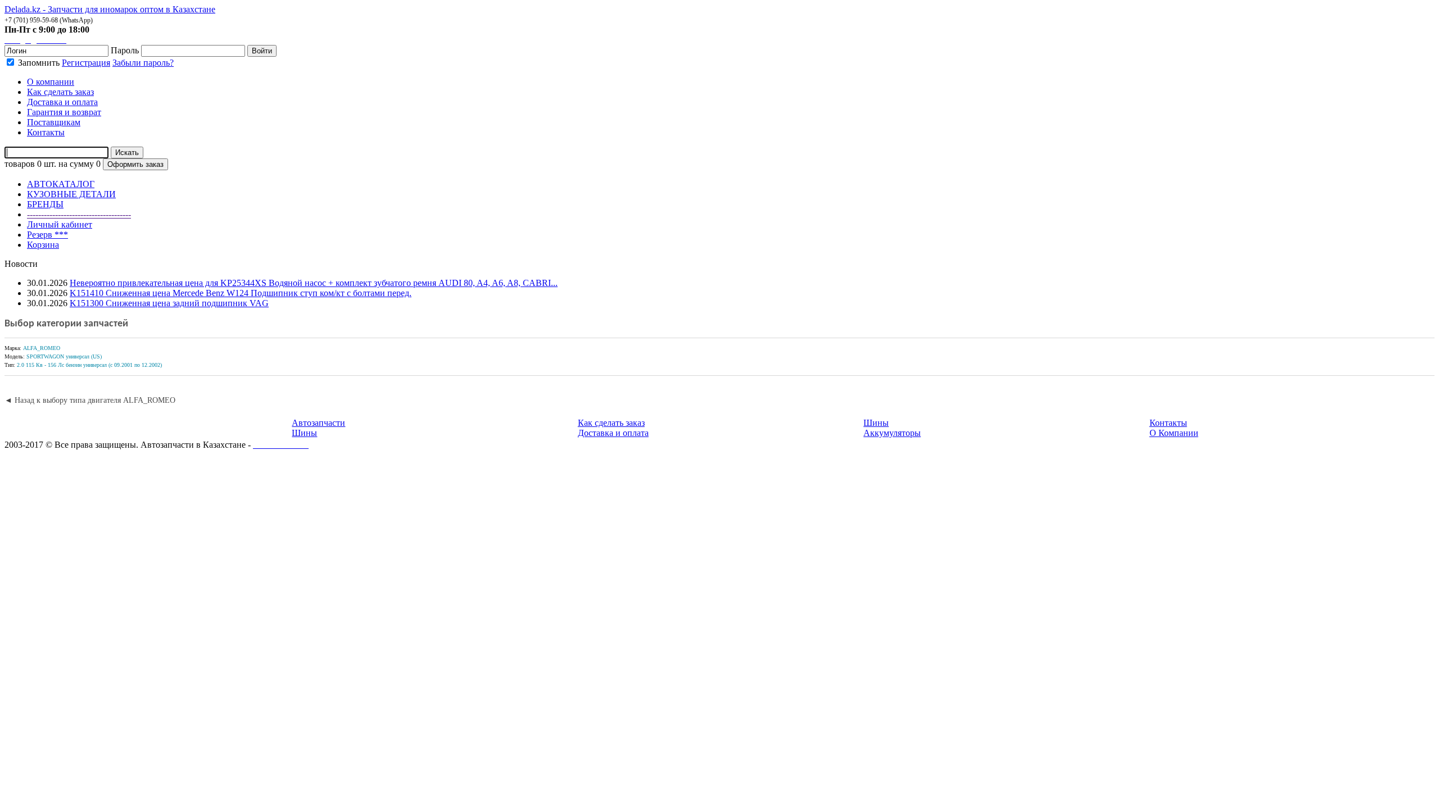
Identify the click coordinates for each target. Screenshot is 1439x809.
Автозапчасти (318, 423)
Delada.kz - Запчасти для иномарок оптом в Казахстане (109, 9)
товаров (19, 164)
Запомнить (38, 62)
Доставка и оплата (613, 433)
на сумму (76, 164)
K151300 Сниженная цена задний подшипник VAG (169, 303)
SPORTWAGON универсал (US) (64, 356)
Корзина (43, 244)
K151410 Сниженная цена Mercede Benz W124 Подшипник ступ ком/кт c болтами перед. (240, 293)
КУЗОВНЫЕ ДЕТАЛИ (71, 194)
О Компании (1174, 433)
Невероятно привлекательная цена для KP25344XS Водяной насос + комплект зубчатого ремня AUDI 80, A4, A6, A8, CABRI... (314, 283)
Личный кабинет (59, 224)
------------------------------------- (79, 214)
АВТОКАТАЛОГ (60, 184)
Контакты (1168, 423)
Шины (304, 433)
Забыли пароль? (143, 62)
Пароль (125, 50)
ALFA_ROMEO (41, 348)
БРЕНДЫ (45, 204)
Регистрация (86, 62)
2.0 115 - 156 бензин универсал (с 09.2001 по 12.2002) (89, 365)
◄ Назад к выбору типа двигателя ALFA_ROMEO (89, 400)
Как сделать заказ (611, 423)
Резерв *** (47, 234)
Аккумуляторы (892, 433)
